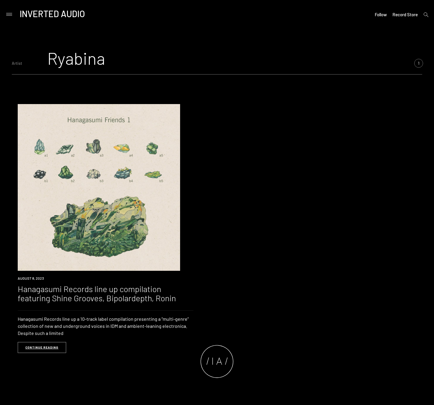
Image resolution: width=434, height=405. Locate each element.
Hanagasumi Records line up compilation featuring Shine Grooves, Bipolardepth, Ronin (97, 293)
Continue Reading (41, 347)
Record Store (405, 14)
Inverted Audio (52, 13)
